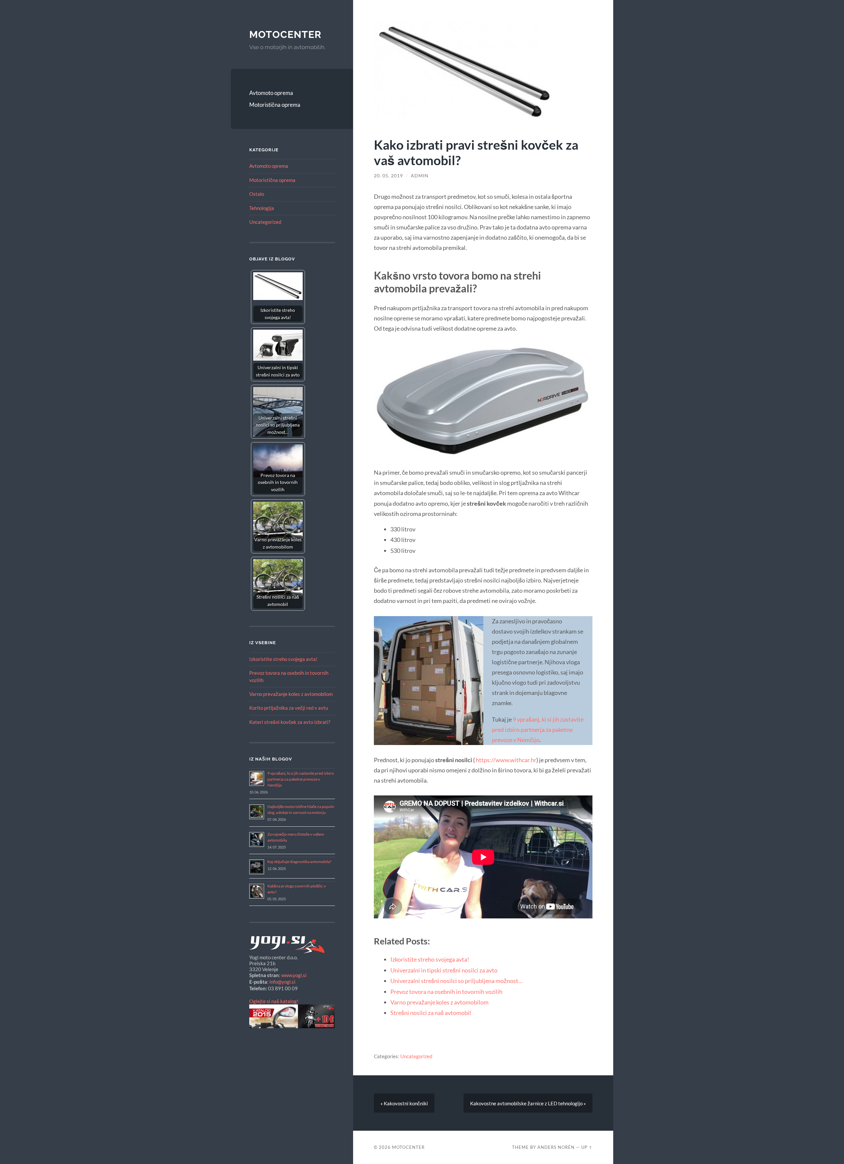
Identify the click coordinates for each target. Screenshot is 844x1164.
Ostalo (256, 194)
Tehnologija (261, 208)
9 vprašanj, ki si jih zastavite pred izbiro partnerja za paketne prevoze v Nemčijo (300, 779)
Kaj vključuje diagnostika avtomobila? (299, 861)
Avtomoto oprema (271, 92)
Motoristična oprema (274, 104)
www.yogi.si (294, 975)
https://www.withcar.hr (506, 759)
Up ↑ (586, 1147)
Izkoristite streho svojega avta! (283, 659)
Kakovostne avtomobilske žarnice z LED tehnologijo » (528, 1103)
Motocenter (285, 34)
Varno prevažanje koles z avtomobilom (291, 694)
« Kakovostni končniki (404, 1103)
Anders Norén (556, 1147)
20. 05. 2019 (388, 175)
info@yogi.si (282, 982)
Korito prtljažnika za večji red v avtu (288, 708)
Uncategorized (265, 222)
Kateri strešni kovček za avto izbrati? (289, 722)
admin (420, 175)
